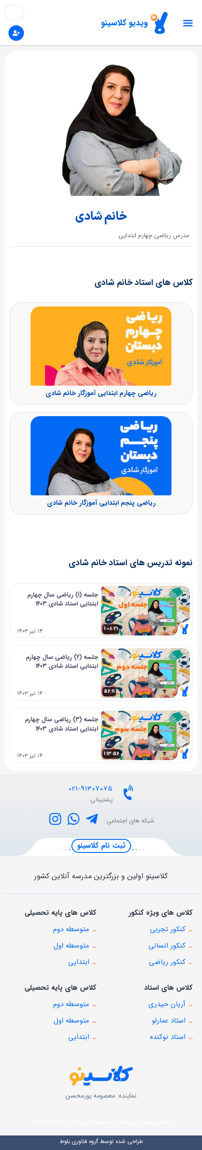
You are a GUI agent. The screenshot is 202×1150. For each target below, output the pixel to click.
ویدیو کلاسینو (124, 23)
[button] (187, 22)
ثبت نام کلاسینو (101, 845)
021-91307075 (91, 788)
